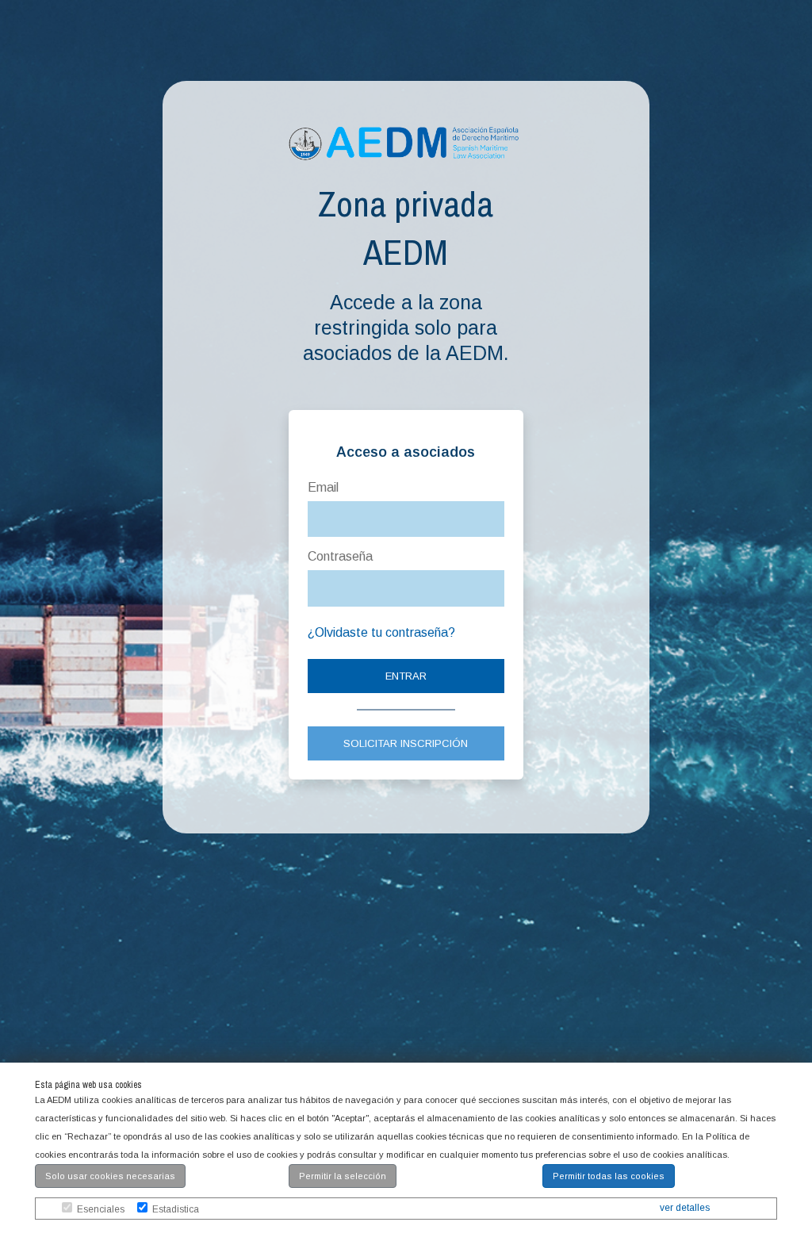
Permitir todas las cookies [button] (609, 1176)
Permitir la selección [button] (342, 1176)
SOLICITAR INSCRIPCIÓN (405, 743)
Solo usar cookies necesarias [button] (110, 1176)
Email (323, 487)
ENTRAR (406, 676)
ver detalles (685, 1207)
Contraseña (340, 556)
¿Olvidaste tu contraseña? (381, 632)
